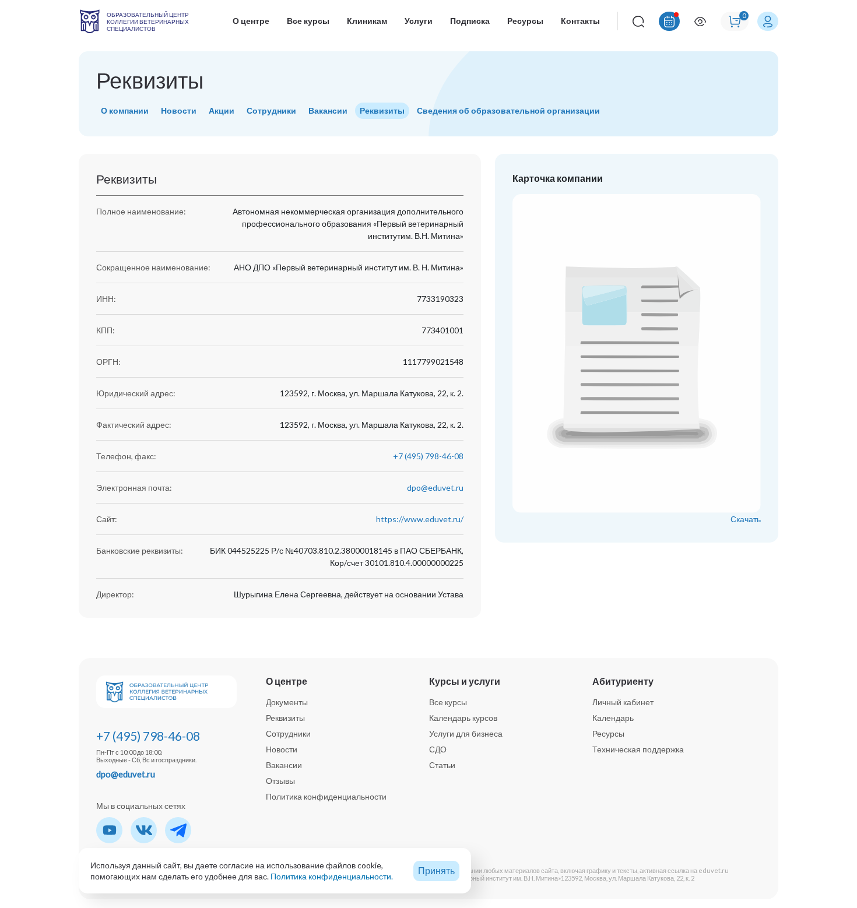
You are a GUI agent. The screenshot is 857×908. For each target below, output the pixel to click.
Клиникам (367, 21)
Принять (436, 870)
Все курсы (308, 21)
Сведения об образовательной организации (508, 110)
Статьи (442, 765)
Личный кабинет (623, 702)
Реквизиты (382, 110)
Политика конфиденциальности (326, 796)
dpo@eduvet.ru (435, 487)
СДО (438, 749)
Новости (178, 110)
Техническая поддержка (638, 749)
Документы (287, 702)
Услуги (419, 21)
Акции (221, 110)
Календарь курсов (463, 718)
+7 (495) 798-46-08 (428, 456)
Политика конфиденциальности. (332, 876)
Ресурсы (525, 21)
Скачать (745, 519)
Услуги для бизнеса (466, 733)
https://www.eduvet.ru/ (419, 519)
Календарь (613, 718)
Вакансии (327, 110)
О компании (125, 110)
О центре (251, 21)
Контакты (580, 21)
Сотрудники (271, 110)
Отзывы (280, 781)
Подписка (470, 21)
